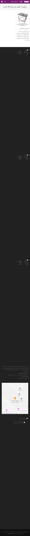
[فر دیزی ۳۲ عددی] (22, 19)
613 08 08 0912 (14, 1)
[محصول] (1, 1)
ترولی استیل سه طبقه (19, 157)
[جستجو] (5, 1)
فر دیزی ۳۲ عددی (24, 28)
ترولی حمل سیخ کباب (19, 52)
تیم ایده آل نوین (10, 533)
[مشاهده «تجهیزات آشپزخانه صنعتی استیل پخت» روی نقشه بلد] (15, 398)
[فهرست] (21, 1)
